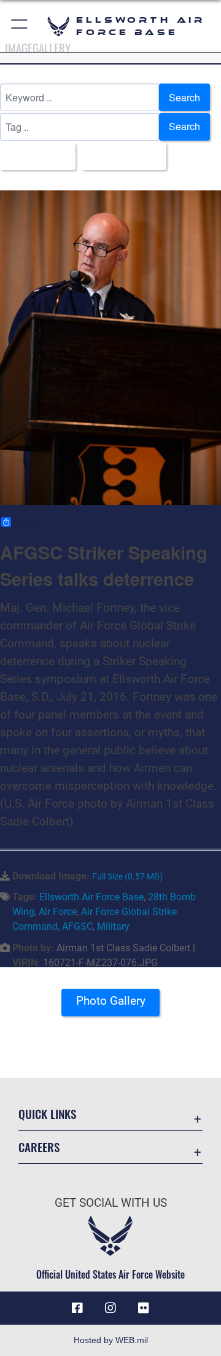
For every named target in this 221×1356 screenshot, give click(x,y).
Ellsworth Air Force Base (91, 897)
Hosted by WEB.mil (111, 1340)
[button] (20, 26)
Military (113, 926)
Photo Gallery (110, 1001)
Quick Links (47, 1114)
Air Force (58, 912)
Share (26, 522)
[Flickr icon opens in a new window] (143, 1308)
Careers (39, 1147)
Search (184, 97)
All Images (34, 156)
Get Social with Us (111, 1203)
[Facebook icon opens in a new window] (77, 1308)
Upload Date (120, 156)
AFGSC (77, 926)
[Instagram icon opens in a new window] (110, 1308)
